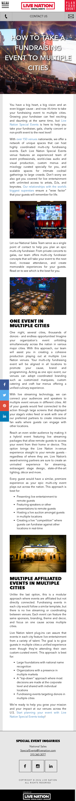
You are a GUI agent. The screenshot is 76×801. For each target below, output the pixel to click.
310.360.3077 (38, 754)
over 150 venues (26, 139)
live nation (49, 780)
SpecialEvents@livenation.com (38, 750)
